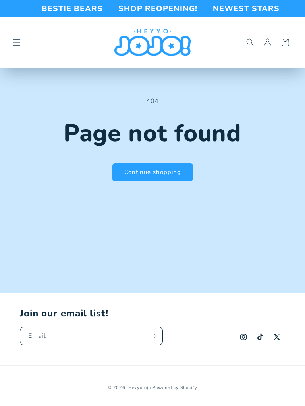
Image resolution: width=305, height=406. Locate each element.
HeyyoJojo (139, 388)
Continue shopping (152, 172)
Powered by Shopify (174, 388)
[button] (16, 42)
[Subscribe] (153, 336)
